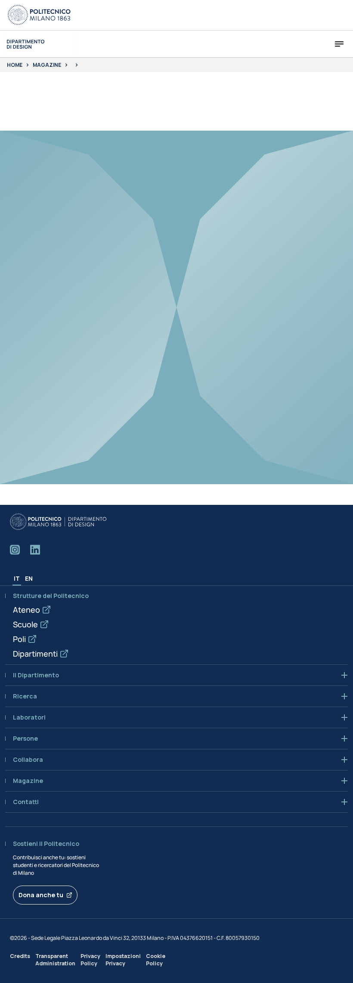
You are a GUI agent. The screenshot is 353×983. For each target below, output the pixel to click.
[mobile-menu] (339, 44)
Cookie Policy (155, 959)
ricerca (25, 696)
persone (25, 738)
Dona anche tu (41, 895)
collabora (28, 759)
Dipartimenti (35, 653)
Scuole (25, 624)
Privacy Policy (90, 959)
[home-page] (25, 44)
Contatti (26, 801)
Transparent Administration (55, 959)
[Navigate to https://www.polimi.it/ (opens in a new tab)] (39, 15)
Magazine (47, 65)
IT (17, 578)
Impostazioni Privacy (123, 959)
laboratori (29, 717)
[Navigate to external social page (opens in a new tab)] (15, 550)
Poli (19, 639)
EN (29, 578)
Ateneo (26, 610)
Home (14, 65)
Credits (20, 956)
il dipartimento (36, 675)
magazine (28, 780)
